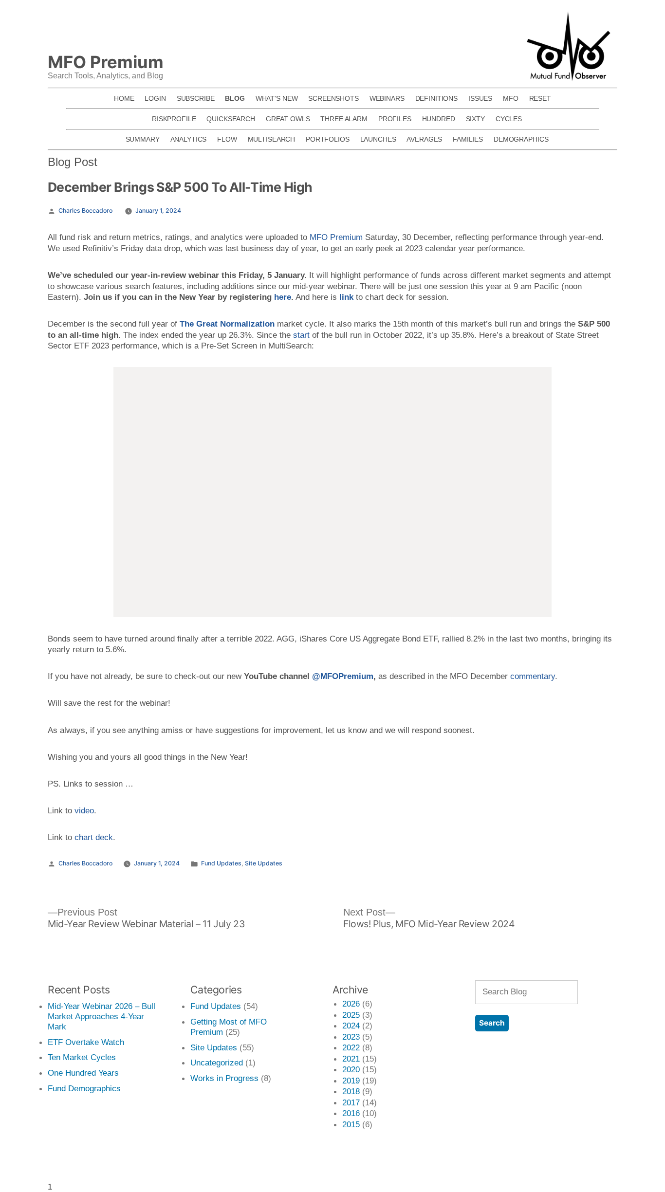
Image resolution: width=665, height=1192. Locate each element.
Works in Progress (224, 1078)
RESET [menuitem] (540, 98)
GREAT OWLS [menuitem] (288, 119)
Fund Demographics (84, 1088)
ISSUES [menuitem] (480, 98)
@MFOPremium (342, 676)
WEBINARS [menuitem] (387, 98)
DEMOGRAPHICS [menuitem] (521, 139)
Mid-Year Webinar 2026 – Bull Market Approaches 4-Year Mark (101, 1016)
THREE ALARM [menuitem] (344, 119)
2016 (351, 1113)
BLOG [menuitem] (234, 98)
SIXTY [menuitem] (475, 119)
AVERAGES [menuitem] (424, 139)
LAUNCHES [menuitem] (378, 139)
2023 (351, 1037)
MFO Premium (336, 237)
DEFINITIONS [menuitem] (436, 98)
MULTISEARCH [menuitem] (272, 139)
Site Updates (263, 863)
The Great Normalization (227, 324)
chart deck (93, 837)
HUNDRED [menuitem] (438, 119)
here (282, 297)
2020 (351, 1069)
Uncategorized (216, 1062)
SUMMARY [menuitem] (143, 139)
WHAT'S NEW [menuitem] (277, 98)
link (346, 297)
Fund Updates (221, 863)
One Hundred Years (83, 1073)
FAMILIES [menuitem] (468, 139)
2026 (351, 1004)
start (301, 335)
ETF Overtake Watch (86, 1042)
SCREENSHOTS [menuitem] (333, 98)
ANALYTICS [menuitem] (188, 139)
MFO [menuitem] (510, 98)
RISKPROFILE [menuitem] (174, 119)
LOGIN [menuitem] (155, 98)
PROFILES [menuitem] (394, 119)
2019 (351, 1080)
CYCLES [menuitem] (509, 119)
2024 (351, 1025)
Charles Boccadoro (85, 210)
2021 (351, 1059)
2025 (351, 1015)
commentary (532, 676)
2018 (351, 1091)
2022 (351, 1047)
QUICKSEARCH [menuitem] (230, 119)
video (84, 810)
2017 (351, 1102)
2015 (351, 1124)
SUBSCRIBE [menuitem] (196, 98)
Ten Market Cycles (82, 1057)
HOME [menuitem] (124, 98)
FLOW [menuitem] (227, 139)
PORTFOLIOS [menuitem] (328, 139)
